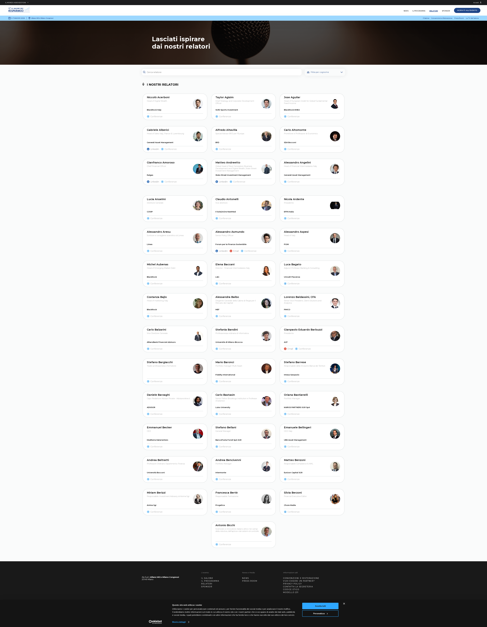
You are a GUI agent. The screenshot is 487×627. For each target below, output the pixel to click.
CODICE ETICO (291, 589)
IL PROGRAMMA (210, 581)
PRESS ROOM (249, 581)
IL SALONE (207, 578)
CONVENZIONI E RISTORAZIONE (301, 578)
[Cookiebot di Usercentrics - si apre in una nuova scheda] (155, 622)
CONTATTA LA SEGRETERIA (298, 587)
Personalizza (319, 613)
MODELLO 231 (291, 592)
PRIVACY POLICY (292, 584)
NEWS (245, 578)
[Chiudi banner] (344, 604)
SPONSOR (206, 587)
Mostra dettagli (179, 622)
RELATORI (206, 584)
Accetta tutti (320, 606)
